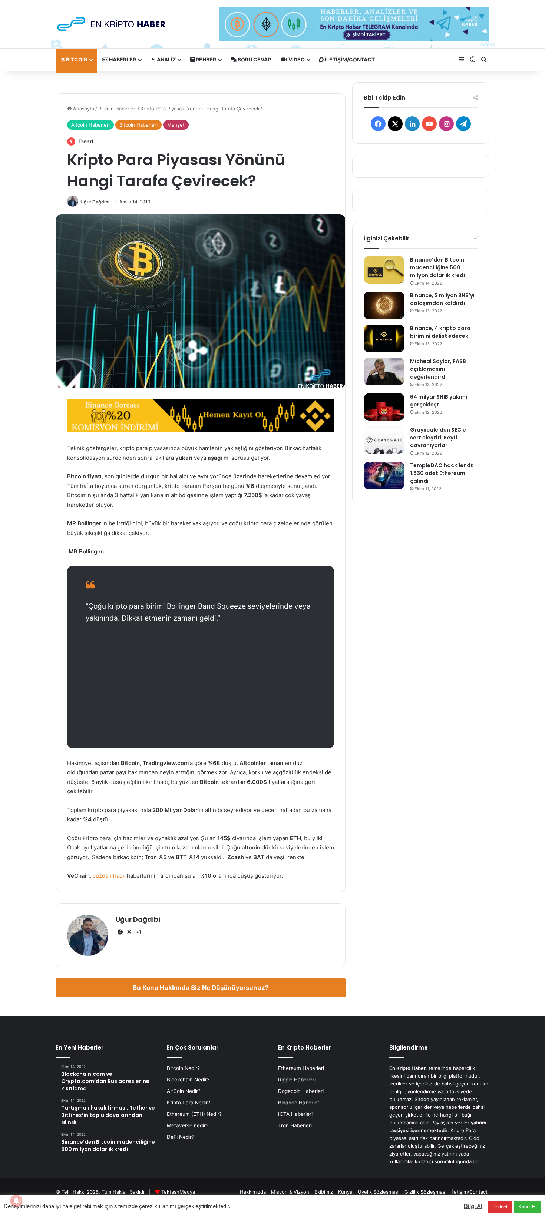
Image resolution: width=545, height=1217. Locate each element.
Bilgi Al (473, 1206)
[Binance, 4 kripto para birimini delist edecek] (384, 338)
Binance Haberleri (299, 1102)
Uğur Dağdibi (94, 202)
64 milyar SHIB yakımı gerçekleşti (438, 400)
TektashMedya (178, 1192)
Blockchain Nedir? (188, 1080)
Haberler (122, 59)
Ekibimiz (323, 1192)
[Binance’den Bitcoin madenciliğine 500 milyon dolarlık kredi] (384, 270)
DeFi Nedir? (180, 1137)
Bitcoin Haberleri (117, 109)
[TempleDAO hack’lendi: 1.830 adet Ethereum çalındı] (384, 475)
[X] (129, 932)
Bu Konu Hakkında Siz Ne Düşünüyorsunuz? (201, 987)
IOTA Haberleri (295, 1114)
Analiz (166, 59)
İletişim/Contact (349, 59)
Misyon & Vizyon (290, 1192)
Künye (345, 1192)
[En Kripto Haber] (111, 24)
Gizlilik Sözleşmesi (425, 1192)
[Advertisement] (201, 685)
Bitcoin (76, 59)
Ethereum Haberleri (301, 1068)
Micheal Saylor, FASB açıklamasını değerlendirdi (438, 369)
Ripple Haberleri (297, 1080)
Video (296, 59)
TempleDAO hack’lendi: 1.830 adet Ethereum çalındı (441, 473)
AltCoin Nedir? (184, 1091)
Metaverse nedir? (187, 1125)
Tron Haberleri (295, 1125)
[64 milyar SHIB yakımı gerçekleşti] (384, 407)
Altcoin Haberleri (90, 125)
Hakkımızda (253, 1192)
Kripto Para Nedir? (188, 1102)
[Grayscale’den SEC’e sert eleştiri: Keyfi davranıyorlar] (384, 440)
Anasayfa (83, 109)
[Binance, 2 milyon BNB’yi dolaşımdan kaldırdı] (384, 305)
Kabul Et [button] (527, 1207)
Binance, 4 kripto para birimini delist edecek (440, 332)
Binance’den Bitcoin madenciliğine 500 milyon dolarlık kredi (437, 267)
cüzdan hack (109, 875)
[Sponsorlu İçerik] (200, 415)
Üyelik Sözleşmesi (378, 1192)
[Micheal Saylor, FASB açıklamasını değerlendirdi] (384, 371)
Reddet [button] (500, 1207)
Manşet (176, 125)
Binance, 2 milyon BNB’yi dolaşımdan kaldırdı (442, 299)
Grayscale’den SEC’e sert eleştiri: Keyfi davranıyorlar (438, 437)
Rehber (205, 59)
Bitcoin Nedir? (183, 1068)
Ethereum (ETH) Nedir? (194, 1114)
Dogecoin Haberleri (301, 1091)
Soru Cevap (254, 59)
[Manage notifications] (16, 1201)
